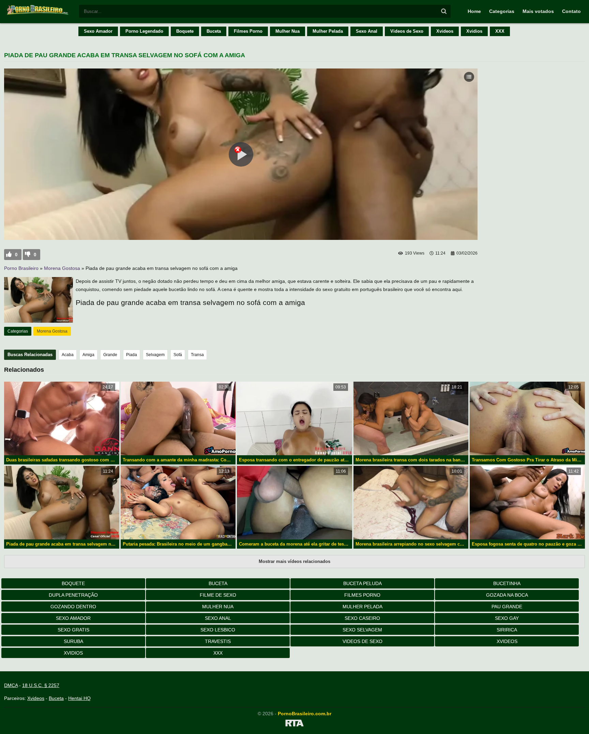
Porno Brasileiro (21, 268)
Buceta (214, 31)
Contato (571, 11)
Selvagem (155, 354)
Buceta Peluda (362, 583)
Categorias (501, 11)
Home (474, 11)
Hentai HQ (79, 698)
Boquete (185, 31)
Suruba (73, 641)
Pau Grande (507, 606)
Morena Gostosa (62, 268)
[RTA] (294, 724)
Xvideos (444, 31)
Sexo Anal (366, 31)
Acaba (68, 354)
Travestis (218, 641)
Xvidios (474, 31)
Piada (131, 354)
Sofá (177, 354)
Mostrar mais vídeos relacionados (294, 561)
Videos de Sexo (406, 31)
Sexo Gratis (73, 629)
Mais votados (538, 11)
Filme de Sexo (218, 595)
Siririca (507, 629)
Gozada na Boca (507, 595)
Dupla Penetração (73, 595)
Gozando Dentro (73, 606)
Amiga (88, 354)
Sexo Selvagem (362, 629)
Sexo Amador (98, 31)
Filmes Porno (248, 31)
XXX (499, 31)
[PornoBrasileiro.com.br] (38, 14)
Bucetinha (506, 583)
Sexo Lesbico (217, 629)
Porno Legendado (144, 31)
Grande (110, 354)
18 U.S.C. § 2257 (40, 685)
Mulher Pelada (328, 31)
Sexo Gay (507, 618)
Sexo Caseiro (362, 618)
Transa (197, 354)
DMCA (11, 685)
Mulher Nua (287, 31)
